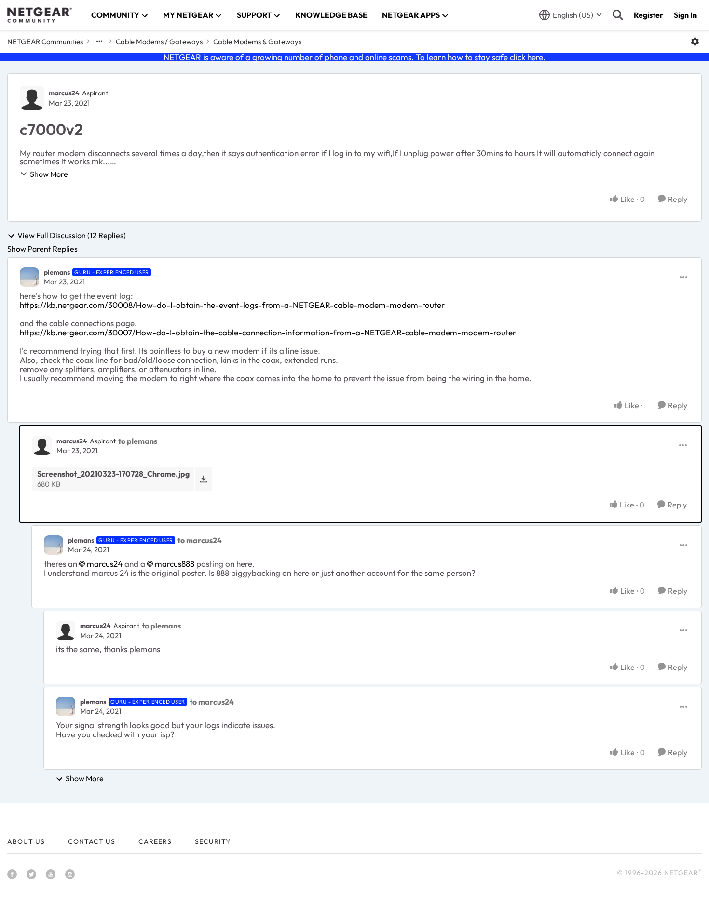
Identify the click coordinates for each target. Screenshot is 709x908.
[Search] (618, 15)
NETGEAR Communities (45, 41)
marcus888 (174, 564)
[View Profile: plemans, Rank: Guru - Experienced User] (29, 277)
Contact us (91, 841)
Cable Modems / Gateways (159, 41)
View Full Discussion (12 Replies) (71, 235)
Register (648, 15)
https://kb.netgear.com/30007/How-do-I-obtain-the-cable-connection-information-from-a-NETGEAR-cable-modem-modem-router (268, 332)
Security (213, 841)
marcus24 (64, 93)
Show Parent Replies (42, 249)
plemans (57, 272)
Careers (155, 841)
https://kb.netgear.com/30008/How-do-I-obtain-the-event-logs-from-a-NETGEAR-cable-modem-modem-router (232, 305)
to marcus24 (199, 540)
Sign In (685, 15)
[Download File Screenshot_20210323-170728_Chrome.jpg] (203, 479)
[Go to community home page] (39, 15)
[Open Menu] (695, 41)
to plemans (137, 441)
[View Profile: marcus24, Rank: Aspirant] (32, 98)
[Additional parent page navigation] (99, 41)
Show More (49, 174)
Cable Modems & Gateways (257, 41)
